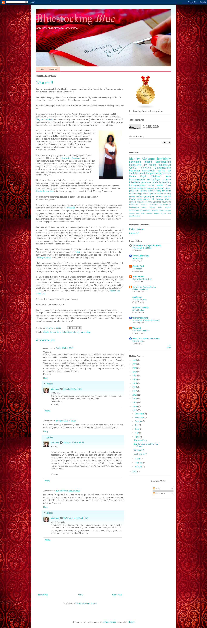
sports (152, 194)
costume (166, 179)
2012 (134, 410)
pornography (145, 210)
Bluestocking (75, 18)
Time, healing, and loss (142, 248)
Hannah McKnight (140, 256)
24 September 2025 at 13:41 (75, 518)
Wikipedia (71, 208)
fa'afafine (153, 205)
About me (53, 69)
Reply (45, 378)
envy (168, 176)
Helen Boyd (67, 332)
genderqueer (149, 196)
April (137, 437)
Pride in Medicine (136, 229)
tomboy (168, 207)
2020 (134, 379)
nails (169, 213)
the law (167, 196)
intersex (132, 188)
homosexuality (137, 179)
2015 (134, 399)
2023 (134, 368)
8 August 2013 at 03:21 (66, 421)
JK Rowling (157, 199)
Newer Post (43, 595)
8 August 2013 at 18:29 (73, 443)
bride (143, 213)
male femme (138, 276)
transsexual (165, 165)
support (132, 202)
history (168, 185)
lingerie (163, 213)
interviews (134, 182)
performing (135, 161)
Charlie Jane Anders (45, 191)
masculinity (135, 165)
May (137, 433)
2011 (134, 471)
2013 (134, 406)
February (139, 463)
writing (132, 167)
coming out (164, 170)
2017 (134, 391)
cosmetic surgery (152, 213)
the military (142, 191)
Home (41, 69)
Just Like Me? (140, 454)
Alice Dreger (142, 202)
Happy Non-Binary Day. (142, 279)
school (145, 194)
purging (155, 210)
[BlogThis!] (71, 327)
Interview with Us (139, 300)
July (137, 425)
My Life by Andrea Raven (144, 287)
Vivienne (55, 389)
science (167, 173)
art (165, 194)
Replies (49, 384)
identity (76, 332)
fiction (168, 188)
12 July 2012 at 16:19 (72, 389)
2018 (134, 387)
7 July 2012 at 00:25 (64, 348)
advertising (166, 202)
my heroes (150, 165)
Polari (77, 252)
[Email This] (68, 327)
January (138, 466)
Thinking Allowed (43, 257)
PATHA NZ (134, 233)
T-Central (136, 328)
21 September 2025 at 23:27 (68, 491)
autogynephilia (163, 167)
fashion (139, 196)
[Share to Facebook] (77, 327)
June (137, 429)
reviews (150, 188)
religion (168, 199)
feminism (134, 173)
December (139, 414)
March (138, 459)
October (138, 421)
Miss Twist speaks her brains (146, 338)
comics (144, 205)
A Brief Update (138, 310)
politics (152, 207)
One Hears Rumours (140, 331)
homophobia (165, 205)
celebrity (156, 182)
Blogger (131, 622)
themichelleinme (140, 318)
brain (137, 213)
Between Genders (140, 307)
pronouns (146, 182)
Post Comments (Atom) (86, 603)
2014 (134, 402)
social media (155, 185)
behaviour (134, 170)
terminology (86, 332)
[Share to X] (74, 327)
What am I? (139, 450)
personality (156, 173)
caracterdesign (109, 622)
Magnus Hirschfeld (44, 119)
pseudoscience (134, 216)
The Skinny (137, 269)
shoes (161, 210)
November (139, 417)
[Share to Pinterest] (80, 327)
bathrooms (133, 205)
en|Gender (137, 297)
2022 (134, 372)
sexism (159, 196)
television (146, 167)
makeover (141, 188)
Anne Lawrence (154, 202)
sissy (160, 207)
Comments (160, 493)
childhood (156, 176)
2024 (134, 364)
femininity (164, 158)
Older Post (117, 595)
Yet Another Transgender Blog (146, 245)
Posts (158, 488)
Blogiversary (137, 258)
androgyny (159, 188)
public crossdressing (158, 161)
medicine (144, 173)
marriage (138, 194)
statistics (159, 194)
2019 (134, 383)
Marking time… (138, 341)
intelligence (134, 207)
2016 (134, 395)
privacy (132, 191)
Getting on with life (140, 289)
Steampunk (134, 210)
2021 (134, 375)
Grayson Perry (154, 191)
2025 (134, 360)
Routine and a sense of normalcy (146, 320)
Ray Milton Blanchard (71, 158)
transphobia (148, 170)
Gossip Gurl (138, 266)
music (144, 207)
